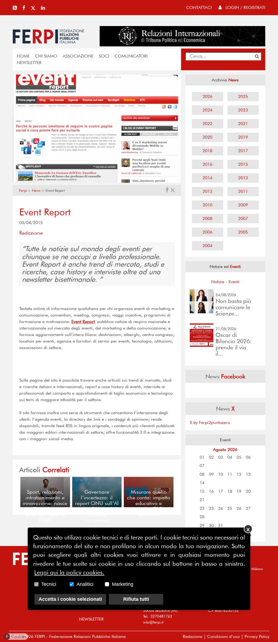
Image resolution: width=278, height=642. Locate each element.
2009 (243, 204)
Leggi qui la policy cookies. (69, 572)
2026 (207, 96)
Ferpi (23, 191)
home (23, 56)
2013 (243, 177)
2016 (207, 164)
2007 (243, 218)
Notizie (217, 281)
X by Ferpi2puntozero (210, 422)
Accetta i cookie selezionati (70, 599)
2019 (243, 137)
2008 (207, 218)
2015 (243, 164)
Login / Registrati (244, 7)
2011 (243, 191)
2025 (243, 96)
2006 (207, 232)
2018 (207, 150)
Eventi (234, 281)
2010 (207, 204)
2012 (207, 191)
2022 (207, 123)
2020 (207, 137)
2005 (243, 232)
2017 (243, 150)
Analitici (85, 584)
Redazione (192, 636)
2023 (243, 110)
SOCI (104, 56)
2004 (207, 245)
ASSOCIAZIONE (78, 56)
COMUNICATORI (131, 56)
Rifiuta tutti (136, 599)
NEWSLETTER (29, 62)
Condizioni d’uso (223, 636)
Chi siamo (46, 56)
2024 (207, 110)
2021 (243, 123)
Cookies (16, 636)
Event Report (83, 321)
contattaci (199, 7)
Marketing (122, 584)
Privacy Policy (257, 636)
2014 (207, 177)
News (36, 191)
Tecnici (48, 584)
